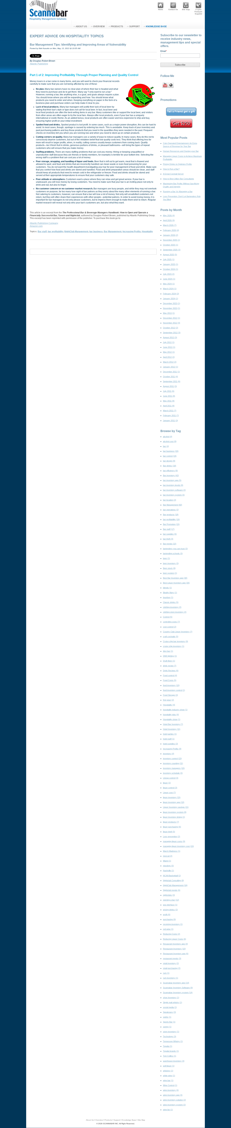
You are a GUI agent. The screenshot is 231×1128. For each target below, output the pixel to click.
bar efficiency (170, 471)
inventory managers (174, 768)
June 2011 (169, 396)
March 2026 (169, 225)
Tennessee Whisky (173, 1041)
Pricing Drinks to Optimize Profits (177, 164)
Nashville (168, 870)
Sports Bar (169, 1022)
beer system (170, 573)
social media (170, 1007)
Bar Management (112, 231)
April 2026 (169, 220)
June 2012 (169, 347)
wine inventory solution (174, 1100)
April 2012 (169, 357)
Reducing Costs (171, 934)
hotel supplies (170, 744)
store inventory (171, 1032)
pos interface (170, 905)
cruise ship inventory (173, 646)
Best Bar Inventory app (175, 578)
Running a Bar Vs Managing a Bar (178, 191)
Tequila (167, 1046)
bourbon (168, 597)
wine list (168, 1110)
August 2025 (170, 254)
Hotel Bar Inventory (173, 724)
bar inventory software (174, 490)
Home (160, 9)
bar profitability (55, 231)
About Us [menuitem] (81, 26)
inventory (168, 754)
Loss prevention (171, 836)
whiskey (168, 1071)
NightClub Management (76, 231)
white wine (169, 1075)
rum (166, 973)
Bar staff (42, 231)
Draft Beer (169, 661)
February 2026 (171, 230)
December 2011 (171, 372)
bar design (169, 461)
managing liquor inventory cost (178, 846)
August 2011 (170, 386)
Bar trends (169, 544)
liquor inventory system (174, 812)
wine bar (168, 1080)
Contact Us (173, 9)
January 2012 (170, 367)
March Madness (171, 851)
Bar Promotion (171, 524)
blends (167, 588)
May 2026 (169, 215)
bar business (96, 231)
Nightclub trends (171, 890)
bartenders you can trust (175, 549)
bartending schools (173, 553)
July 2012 (169, 342)
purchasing (169, 919)
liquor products (171, 822)
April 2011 (169, 406)
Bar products (170, 514)
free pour (168, 700)
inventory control (172, 758)
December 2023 (171, 303)
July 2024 (169, 274)
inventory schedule (173, 773)
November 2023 (171, 308)
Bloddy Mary (170, 592)
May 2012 (169, 352)
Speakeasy (169, 1012)
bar (166, 446)
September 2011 (171, 381)
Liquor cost (169, 792)
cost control (169, 627)
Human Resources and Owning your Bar (181, 151)
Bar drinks (169, 466)
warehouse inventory (173, 1061)
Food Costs (169, 680)
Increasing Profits (132, 231)
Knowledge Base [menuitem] (156, 26)
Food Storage (170, 695)
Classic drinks (170, 602)
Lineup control (170, 778)
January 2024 (170, 298)
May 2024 (169, 284)
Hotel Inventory (171, 729)
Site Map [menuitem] (141, 1120)
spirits (167, 1017)
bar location (169, 500)
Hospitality (147, 231)
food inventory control (174, 690)
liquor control (170, 788)
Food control (170, 675)
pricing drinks (170, 910)
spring (167, 1027)
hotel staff (169, 739)
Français (198, 12)
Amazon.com (36, 226)
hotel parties (170, 734)
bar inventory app (172, 480)
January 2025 (170, 264)
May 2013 (169, 313)
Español (198, 14)
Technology (169, 1036)
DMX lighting (170, 656)
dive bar (168, 651)
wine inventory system (174, 1105)
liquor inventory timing (174, 817)
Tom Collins (169, 1056)
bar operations (171, 510)
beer (166, 558)
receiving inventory (173, 924)
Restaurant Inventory (174, 949)
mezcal (167, 856)
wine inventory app (172, 1095)
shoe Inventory (171, 997)
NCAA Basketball (172, 876)
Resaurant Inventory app (175, 944)
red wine (168, 929)
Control (167, 617)
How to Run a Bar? (171, 169)
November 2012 (171, 323)
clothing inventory (172, 607)
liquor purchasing (172, 827)
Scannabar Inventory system (178, 992)
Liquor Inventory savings (176, 807)
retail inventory (171, 963)
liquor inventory (171, 797)
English (198, 9)
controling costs (171, 622)
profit (166, 914)
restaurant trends (172, 958)
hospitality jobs (171, 714)
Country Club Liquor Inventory (177, 632)
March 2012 (169, 362)
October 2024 (170, 269)
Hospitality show (171, 719)
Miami (167, 861)
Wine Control (170, 1085)
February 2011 (171, 415)
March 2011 (169, 411)
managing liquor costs (174, 841)
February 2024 (171, 294)
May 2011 (169, 401)
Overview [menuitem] (99, 26)
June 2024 (169, 279)
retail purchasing (171, 968)
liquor (167, 783)
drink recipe (169, 666)
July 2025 (169, 259)
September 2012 (171, 332)
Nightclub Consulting (173, 880)
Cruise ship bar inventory (175, 641)
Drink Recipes (170, 670)
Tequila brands (171, 1051)
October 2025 (170, 245)
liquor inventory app (173, 802)
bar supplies (170, 534)
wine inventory (171, 1090)
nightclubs (169, 895)
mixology (168, 866)
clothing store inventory (174, 612)
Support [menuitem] (134, 26)
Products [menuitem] (117, 26)
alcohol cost (169, 441)
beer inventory (171, 563)
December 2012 (171, 318)
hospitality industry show (175, 710)
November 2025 (171, 240)
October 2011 (170, 376)
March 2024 (169, 289)
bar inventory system (174, 495)
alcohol (167, 436)
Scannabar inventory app (176, 983)
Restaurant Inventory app (175, 954)
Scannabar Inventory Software (178, 988)
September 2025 (171, 250)
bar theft (168, 539)
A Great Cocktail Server (173, 174)
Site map (186, 9)
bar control (169, 456)
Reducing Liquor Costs (174, 939)
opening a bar (171, 900)
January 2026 (170, 235)
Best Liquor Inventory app (176, 583)
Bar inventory (171, 475)
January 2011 (170, 420)
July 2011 (168, 391)
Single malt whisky (172, 1002)
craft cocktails (170, 636)
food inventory (171, 685)
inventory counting (173, 763)
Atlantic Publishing (39, 64)
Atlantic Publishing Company (44, 223)
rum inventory (170, 978)
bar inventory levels (173, 485)
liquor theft (169, 832)
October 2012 (170, 328)
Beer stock (169, 568)
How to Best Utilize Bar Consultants (178, 179)
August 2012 (170, 337)
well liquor (169, 1066)
